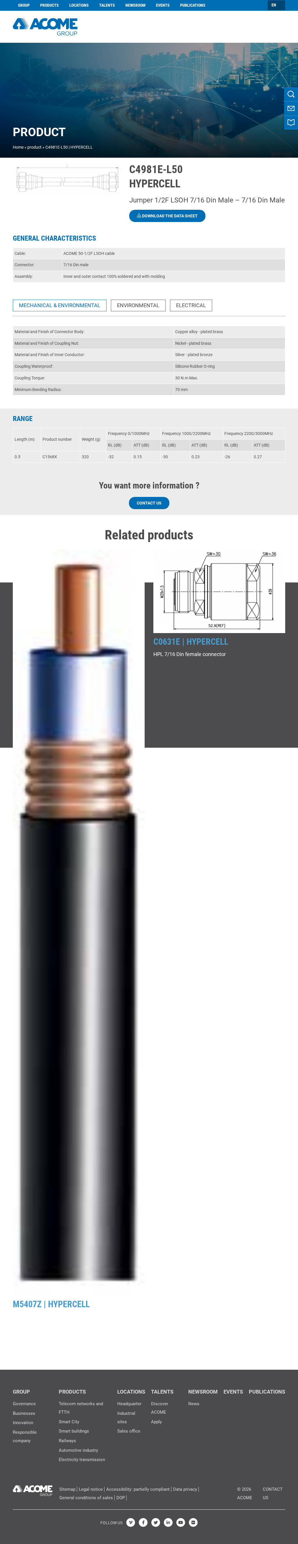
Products (49, 5)
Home (18, 147)
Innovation (23, 1422)
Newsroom (135, 5)
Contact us (149, 503)
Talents (107, 5)
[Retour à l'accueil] (45, 25)
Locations (79, 5)
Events (163, 5)
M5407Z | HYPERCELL (51, 1304)
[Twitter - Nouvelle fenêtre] (155, 1522)
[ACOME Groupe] (32, 1489)
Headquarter (129, 1403)
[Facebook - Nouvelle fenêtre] (143, 1522)
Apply (156, 1421)
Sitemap (67, 1489)
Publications (192, 5)
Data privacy (185, 1489)
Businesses (24, 1413)
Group (24, 5)
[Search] (291, 94)
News (193, 1403)
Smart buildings (74, 1431)
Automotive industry (78, 1450)
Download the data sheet (169, 216)
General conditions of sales (86, 1497)
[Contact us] (291, 108)
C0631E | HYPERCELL (190, 642)
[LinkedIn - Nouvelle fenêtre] (168, 1522)
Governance (24, 1403)
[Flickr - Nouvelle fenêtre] (193, 1522)
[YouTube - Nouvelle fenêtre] (180, 1522)
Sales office (128, 1431)
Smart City (69, 1421)
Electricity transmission (82, 1459)
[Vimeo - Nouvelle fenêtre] (130, 1522)
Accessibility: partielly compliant (138, 1489)
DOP (120, 1497)
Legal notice (91, 1489)
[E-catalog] (291, 122)
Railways (67, 1440)
